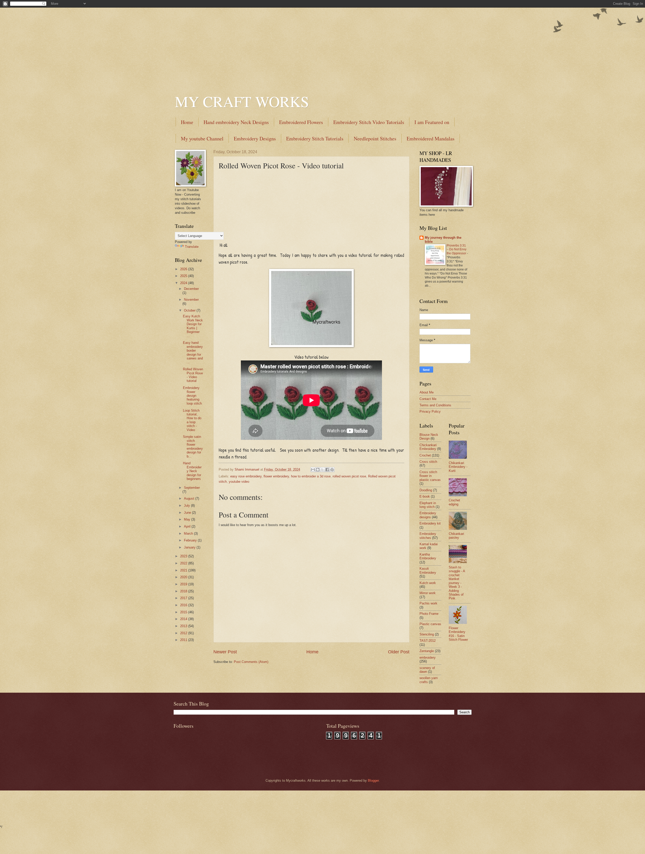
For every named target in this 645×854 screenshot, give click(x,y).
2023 (184, 556)
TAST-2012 (428, 641)
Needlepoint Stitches (375, 138)
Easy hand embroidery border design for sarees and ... (193, 352)
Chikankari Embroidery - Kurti (458, 467)
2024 (184, 283)
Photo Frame (429, 614)
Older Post (398, 651)
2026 (184, 269)
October (190, 310)
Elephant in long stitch (428, 505)
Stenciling (427, 634)
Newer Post (225, 651)
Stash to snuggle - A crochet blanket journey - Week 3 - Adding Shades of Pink (457, 582)
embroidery (428, 657)
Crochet (425, 455)
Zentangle (427, 651)
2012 (184, 633)
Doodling (426, 490)
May (187, 519)
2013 (184, 626)
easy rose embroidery (246, 476)
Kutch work (428, 583)
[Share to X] (322, 469)
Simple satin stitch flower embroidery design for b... (193, 446)
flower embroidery (276, 476)
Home (187, 122)
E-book (425, 496)
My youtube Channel (202, 138)
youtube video (239, 481)
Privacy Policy (430, 411)
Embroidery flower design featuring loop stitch (192, 395)
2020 (184, 577)
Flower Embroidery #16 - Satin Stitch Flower (458, 634)
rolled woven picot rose (349, 476)
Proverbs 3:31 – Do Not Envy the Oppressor (457, 249)
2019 (184, 584)
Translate (192, 247)
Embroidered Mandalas (431, 138)
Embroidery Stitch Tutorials (314, 138)
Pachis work (428, 603)
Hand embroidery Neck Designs (236, 122)
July (187, 505)
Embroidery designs (428, 515)
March (189, 533)
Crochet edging (454, 502)
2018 (184, 591)
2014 (184, 619)
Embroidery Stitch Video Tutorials (368, 122)
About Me (427, 392)
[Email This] (312, 469)
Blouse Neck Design (429, 436)
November (191, 299)
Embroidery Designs (255, 138)
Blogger (373, 780)
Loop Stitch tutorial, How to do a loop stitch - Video (192, 420)
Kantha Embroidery (428, 556)
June (188, 512)
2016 (184, 605)
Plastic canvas (430, 624)
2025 (184, 276)
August (189, 498)
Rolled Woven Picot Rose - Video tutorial (193, 375)
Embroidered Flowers (301, 122)
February (191, 540)
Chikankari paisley (456, 535)
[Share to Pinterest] (332, 469)
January (190, 547)
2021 (184, 570)
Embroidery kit (430, 523)
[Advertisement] (322, 43)
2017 (184, 598)
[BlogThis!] (317, 469)
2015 (184, 612)
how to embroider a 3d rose (311, 476)
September (192, 488)
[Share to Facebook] (327, 469)
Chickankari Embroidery (428, 447)
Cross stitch (428, 462)
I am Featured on (431, 122)
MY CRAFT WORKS (242, 101)
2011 (184, 640)
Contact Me (428, 399)
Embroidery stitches (428, 535)
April (187, 526)
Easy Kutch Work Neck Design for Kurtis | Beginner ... (193, 326)
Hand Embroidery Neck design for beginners (192, 471)
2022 (184, 563)
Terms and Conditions (435, 405)
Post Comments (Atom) (251, 662)
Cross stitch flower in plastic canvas (430, 476)
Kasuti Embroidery (428, 570)
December (191, 289)
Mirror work (428, 593)
